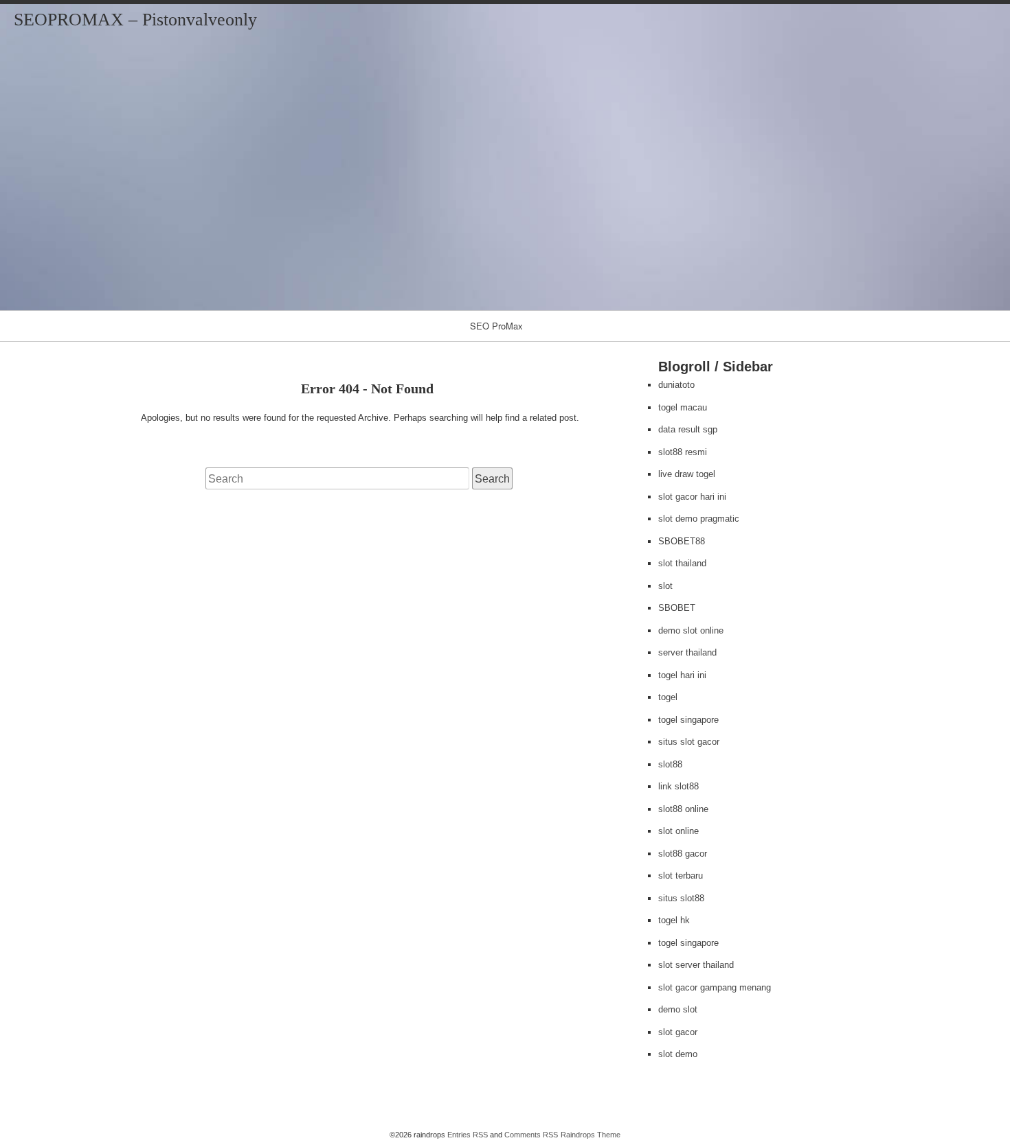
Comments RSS (531, 1135)
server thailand (687, 652)
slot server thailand (696, 965)
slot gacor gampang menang (714, 987)
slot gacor (677, 1032)
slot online (678, 831)
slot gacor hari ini (692, 496)
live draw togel (686, 474)
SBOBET (676, 608)
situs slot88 (681, 898)
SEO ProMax (496, 325)
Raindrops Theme (590, 1135)
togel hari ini (682, 675)
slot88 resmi (682, 452)
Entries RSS (467, 1135)
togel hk (674, 920)
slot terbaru (680, 875)
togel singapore (688, 720)
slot (665, 586)
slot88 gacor (682, 853)
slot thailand (682, 563)
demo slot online (690, 630)
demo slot (677, 1009)
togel (667, 697)
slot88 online (683, 809)
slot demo (677, 1054)
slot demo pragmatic (698, 518)
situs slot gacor (688, 742)
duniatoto (676, 385)
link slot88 (678, 786)
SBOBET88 (681, 541)
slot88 (670, 764)
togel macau (682, 407)
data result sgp (687, 429)
